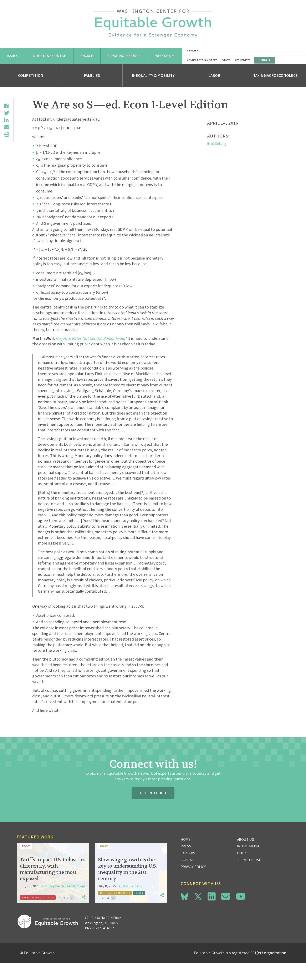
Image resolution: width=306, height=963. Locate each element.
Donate (265, 60)
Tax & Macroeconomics (275, 75)
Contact (188, 859)
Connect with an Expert (202, 60)
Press (186, 846)
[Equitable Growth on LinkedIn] (211, 896)
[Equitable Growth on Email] (225, 896)
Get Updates (242, 60)
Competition (30, 75)
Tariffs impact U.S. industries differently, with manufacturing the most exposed (52, 869)
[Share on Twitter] (6, 113)
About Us (245, 839)
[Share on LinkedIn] (6, 120)
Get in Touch (153, 793)
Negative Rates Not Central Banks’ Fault (90, 338)
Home (185, 839)
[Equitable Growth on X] (198, 896)
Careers (188, 853)
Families (92, 75)
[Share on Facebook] (6, 105)
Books (243, 853)
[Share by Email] (6, 127)
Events (226, 60)
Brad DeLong (216, 143)
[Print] (6, 134)
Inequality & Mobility (153, 75)
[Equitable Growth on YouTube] (241, 896)
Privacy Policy (193, 866)
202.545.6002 (105, 928)
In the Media (248, 846)
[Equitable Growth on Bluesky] (184, 896)
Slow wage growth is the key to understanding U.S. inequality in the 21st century (127, 869)
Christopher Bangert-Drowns (63, 886)
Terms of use (249, 859)
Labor (214, 75)
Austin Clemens (130, 886)
